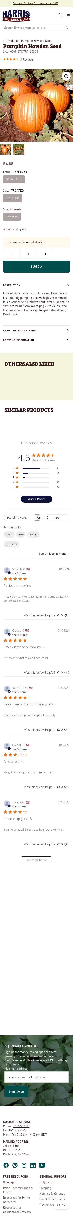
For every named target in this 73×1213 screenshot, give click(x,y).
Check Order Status (52, 1199)
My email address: (16, 1068)
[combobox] (32, 27)
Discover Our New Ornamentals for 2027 (35, 3)
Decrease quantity (11, 254)
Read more (10, 314)
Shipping (45, 1188)
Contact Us (46, 1205)
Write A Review (36, 499)
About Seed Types (14, 229)
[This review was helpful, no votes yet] (58, 615)
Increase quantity (45, 254)
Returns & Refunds (52, 1193)
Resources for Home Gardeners (16, 1199)
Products (13, 40)
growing (33, 534)
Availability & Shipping (20, 330)
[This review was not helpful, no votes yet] (65, 615)
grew (21, 534)
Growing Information (18, 340)
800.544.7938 (21, 1126)
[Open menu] (68, 16)
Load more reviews (36, 859)
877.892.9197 (17, 1130)
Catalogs (8, 1182)
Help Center (47, 1182)
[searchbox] (19, 517)
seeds (9, 534)
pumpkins (11, 544)
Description (11, 285)
